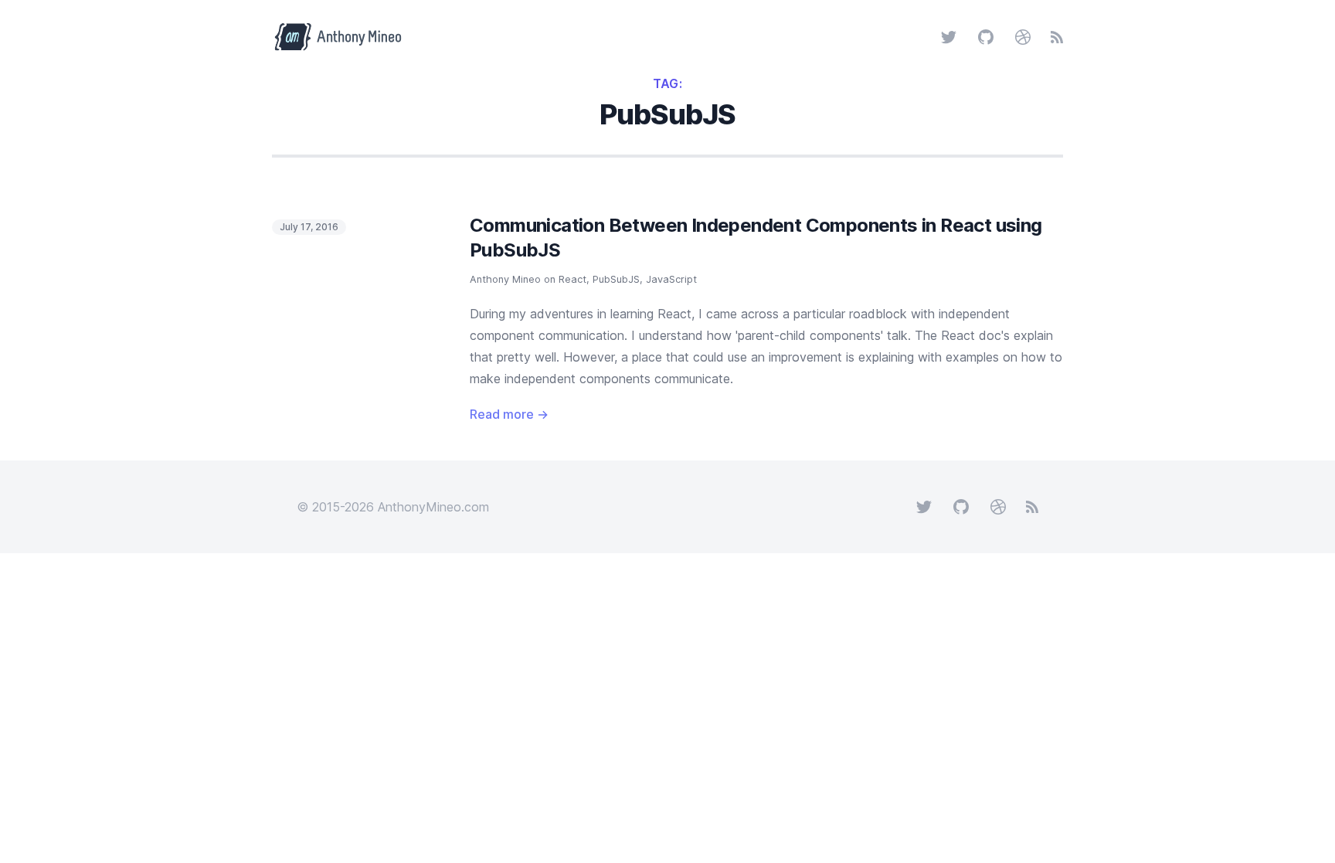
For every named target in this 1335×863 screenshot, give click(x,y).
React (572, 279)
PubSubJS (616, 279)
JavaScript (671, 279)
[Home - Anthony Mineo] (346, 37)
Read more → (509, 414)
